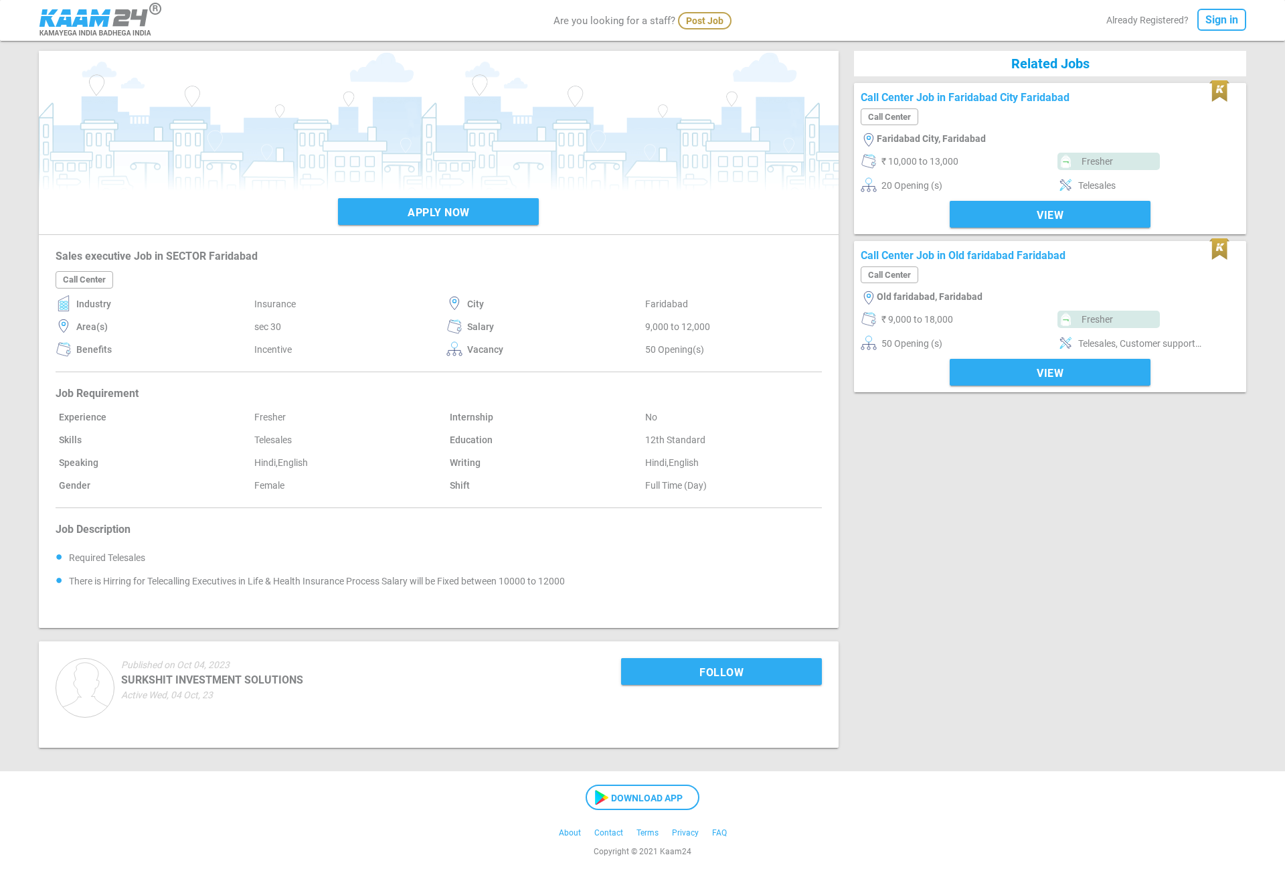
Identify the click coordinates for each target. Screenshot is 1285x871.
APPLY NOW (439, 212)
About (570, 833)
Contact (608, 833)
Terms (647, 833)
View (1050, 215)
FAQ (719, 833)
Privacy (685, 833)
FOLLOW (721, 672)
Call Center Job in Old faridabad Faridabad (963, 255)
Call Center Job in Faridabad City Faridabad (965, 97)
